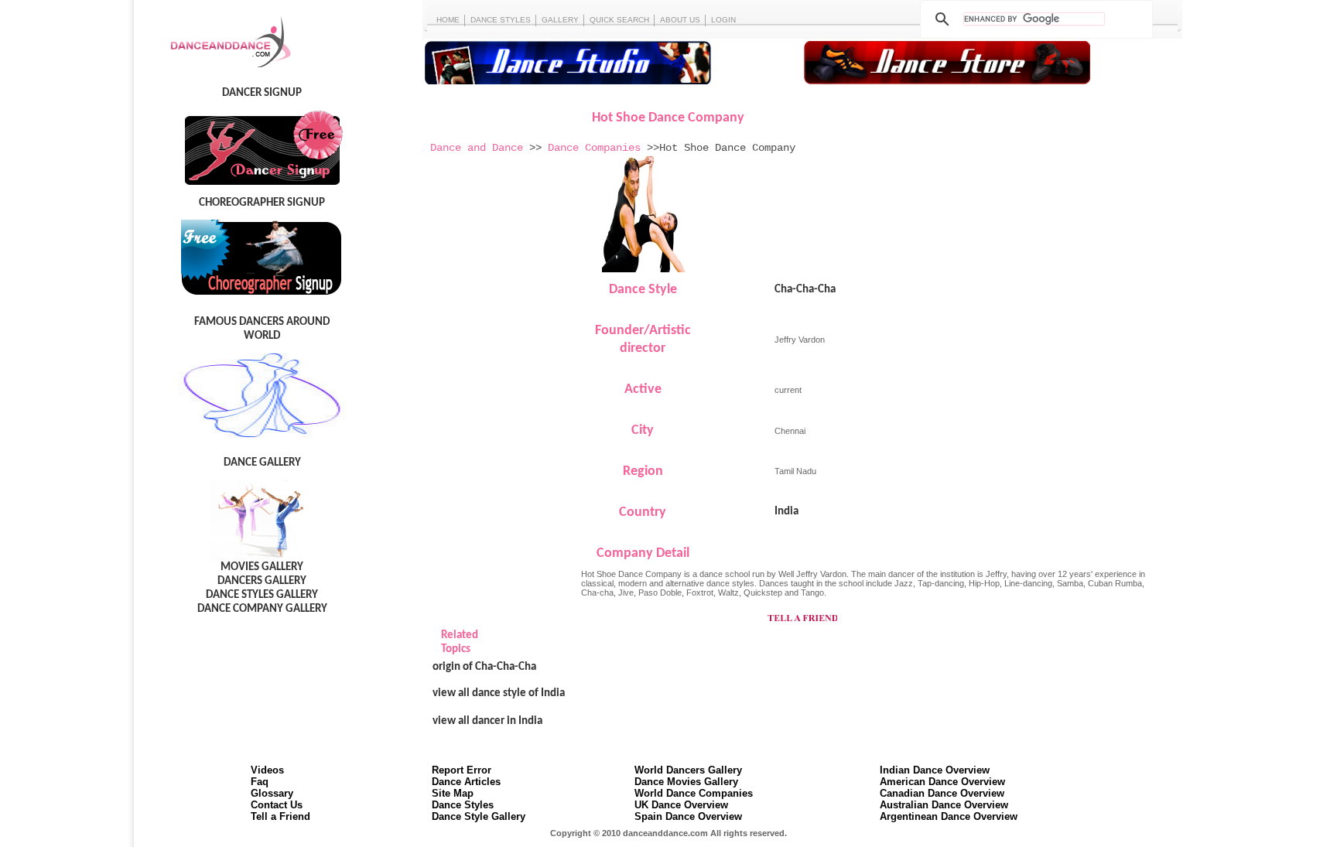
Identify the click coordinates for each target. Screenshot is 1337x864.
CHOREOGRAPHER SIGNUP (262, 203)
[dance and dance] (218, 69)
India (786, 511)
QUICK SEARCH (619, 19)
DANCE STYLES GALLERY (262, 595)
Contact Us (277, 805)
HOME (448, 19)
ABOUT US (680, 19)
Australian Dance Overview (944, 805)
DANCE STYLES (500, 19)
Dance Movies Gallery (686, 781)
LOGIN (723, 19)
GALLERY (560, 19)
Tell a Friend (280, 816)
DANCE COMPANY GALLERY (262, 609)
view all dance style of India (499, 693)
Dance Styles (463, 805)
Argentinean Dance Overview (948, 816)
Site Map (453, 793)
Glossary (272, 793)
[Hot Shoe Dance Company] (648, 269)
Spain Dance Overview (688, 816)
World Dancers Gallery (688, 770)
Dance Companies (594, 148)
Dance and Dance (476, 148)
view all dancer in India (487, 721)
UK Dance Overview (681, 805)
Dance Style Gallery (478, 816)
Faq (259, 781)
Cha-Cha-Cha (805, 289)
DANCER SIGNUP (262, 93)
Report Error (461, 770)
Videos (267, 770)
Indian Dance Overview (935, 770)
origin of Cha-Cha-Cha (484, 667)
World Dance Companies (693, 793)
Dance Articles (466, 781)
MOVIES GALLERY (262, 567)
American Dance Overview (942, 781)
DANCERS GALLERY (261, 581)
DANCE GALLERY (262, 463)
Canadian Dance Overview (942, 793)
